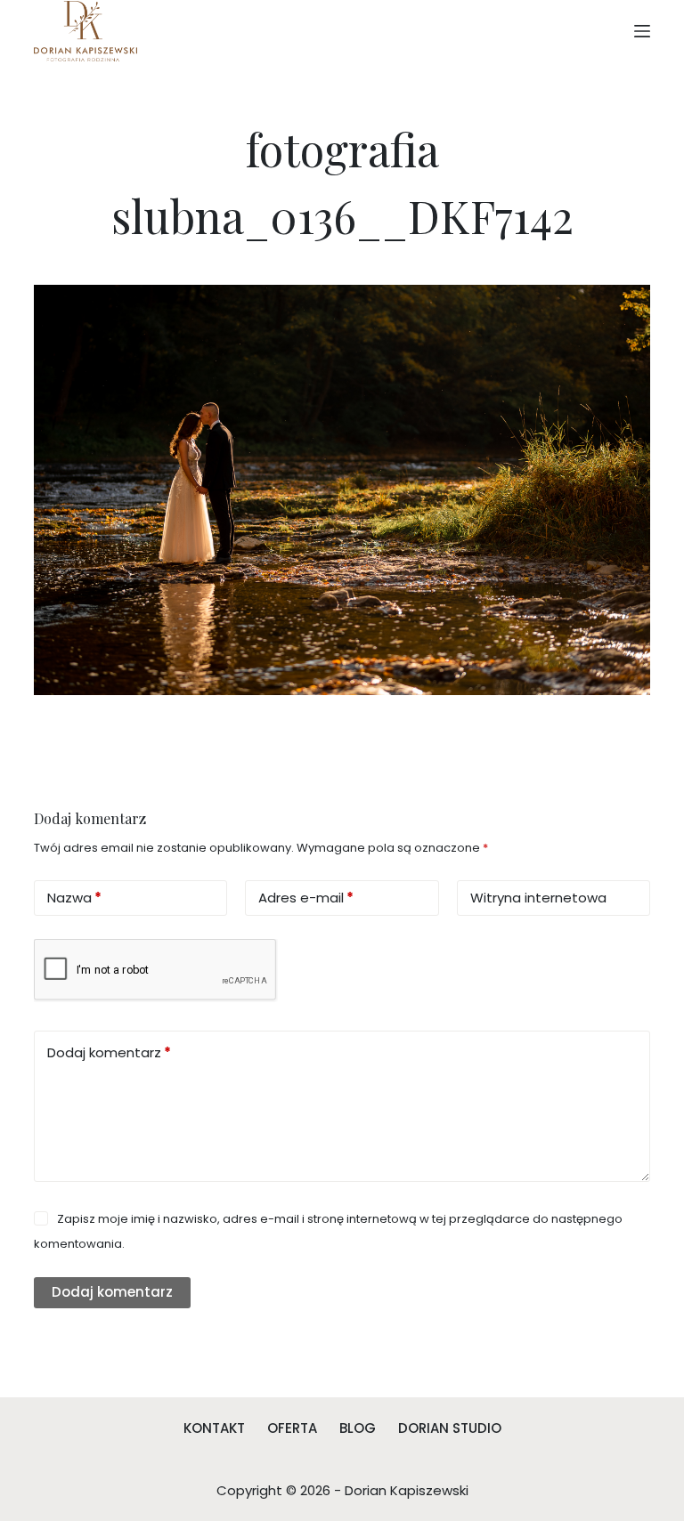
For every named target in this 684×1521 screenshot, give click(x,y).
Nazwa (74, 897)
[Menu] (642, 31)
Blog (357, 1428)
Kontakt (214, 1428)
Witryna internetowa (538, 897)
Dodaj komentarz (109, 1052)
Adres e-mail (306, 897)
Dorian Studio (449, 1428)
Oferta (292, 1428)
